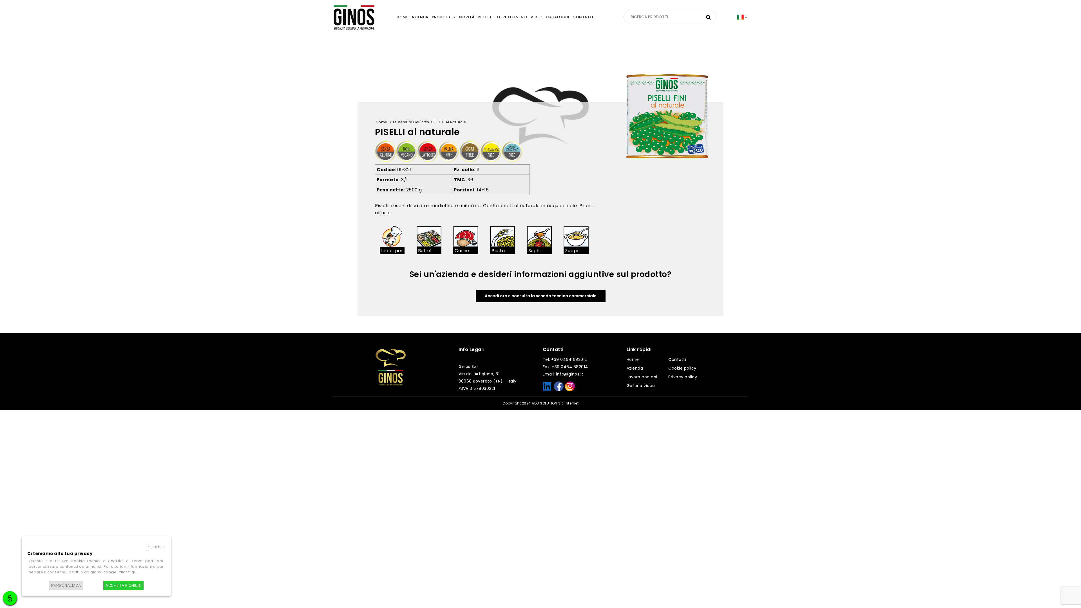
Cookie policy (682, 368)
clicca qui (128, 572)
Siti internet (568, 403)
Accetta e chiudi (123, 585)
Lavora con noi (642, 377)
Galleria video (641, 385)
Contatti (677, 359)
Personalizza (66, 585)
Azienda (635, 368)
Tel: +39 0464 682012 (565, 359)
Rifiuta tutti (156, 546)
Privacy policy (682, 377)
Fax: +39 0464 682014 (565, 367)
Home (633, 359)
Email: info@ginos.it (563, 374)
